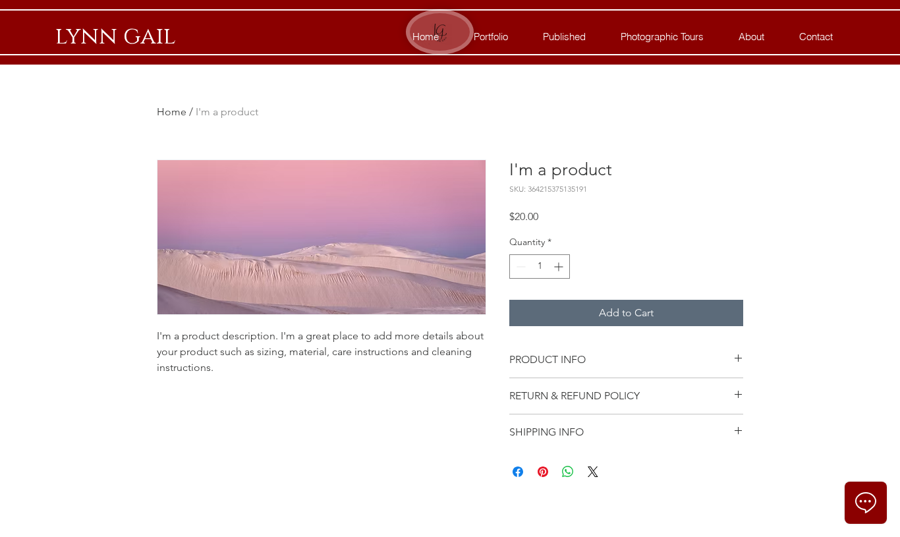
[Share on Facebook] (518, 472)
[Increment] (559, 266)
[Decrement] (519, 266)
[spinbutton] (539, 266)
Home (171, 111)
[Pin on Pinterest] (543, 472)
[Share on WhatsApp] (568, 472)
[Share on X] (593, 472)
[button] (662, 36)
